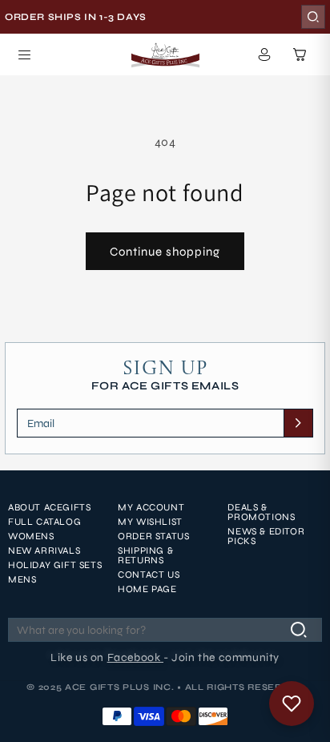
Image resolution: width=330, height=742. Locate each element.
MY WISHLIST (150, 521)
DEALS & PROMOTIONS (261, 512)
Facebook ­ (135, 657)
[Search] (313, 16)
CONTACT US (148, 574)
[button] (24, 54)
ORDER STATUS (153, 536)
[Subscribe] (298, 423)
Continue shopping (165, 251)
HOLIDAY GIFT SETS (55, 565)
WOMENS (31, 536)
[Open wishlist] (291, 703)
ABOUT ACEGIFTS (49, 507)
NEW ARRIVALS (44, 550)
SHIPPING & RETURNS (145, 555)
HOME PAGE (147, 589)
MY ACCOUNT (151, 507)
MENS (22, 579)
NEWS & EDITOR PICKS (265, 536)
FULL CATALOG (44, 521)
